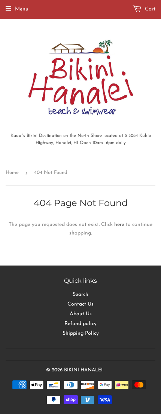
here (119, 224)
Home (12, 172)
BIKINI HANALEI (83, 370)
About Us (81, 314)
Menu (21, 9)
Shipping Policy (81, 333)
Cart (149, 9)
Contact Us (80, 304)
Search (80, 294)
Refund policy (80, 323)
